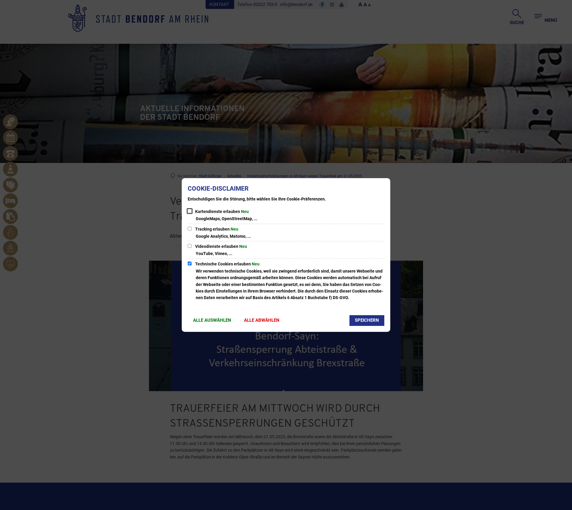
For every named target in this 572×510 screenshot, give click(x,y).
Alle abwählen (261, 320)
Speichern (367, 320)
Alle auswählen (212, 320)
